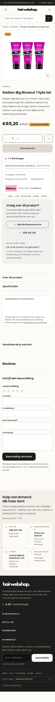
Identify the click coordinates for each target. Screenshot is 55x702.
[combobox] (27, 18)
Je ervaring (7, 432)
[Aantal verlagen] (6, 138)
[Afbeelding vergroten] (47, 75)
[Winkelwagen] (49, 9)
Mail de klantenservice (29, 224)
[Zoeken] (49, 18)
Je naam (6, 396)
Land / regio (7, 679)
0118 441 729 (29, 232)
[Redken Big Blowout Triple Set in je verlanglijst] (48, 138)
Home (5, 26)
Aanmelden (42, 657)
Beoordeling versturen (19, 456)
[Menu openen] (5, 9)
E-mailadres (8, 408)
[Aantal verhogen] (19, 138)
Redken (14, 26)
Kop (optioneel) (9, 420)
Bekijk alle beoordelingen (35, 322)
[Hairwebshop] (27, 10)
